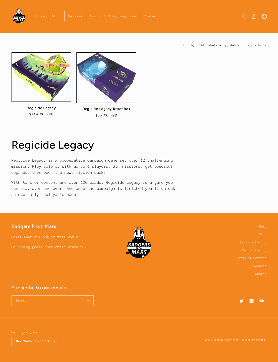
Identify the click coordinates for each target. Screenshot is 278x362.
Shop (263, 234)
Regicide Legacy (41, 108)
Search (261, 273)
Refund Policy (254, 250)
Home (263, 226)
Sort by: (189, 45)
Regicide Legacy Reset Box (106, 109)
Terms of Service (251, 258)
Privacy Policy (253, 242)
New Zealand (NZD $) (33, 341)
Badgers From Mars (226, 340)
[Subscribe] (88, 300)
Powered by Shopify (253, 340)
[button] (244, 16)
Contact (259, 266)
